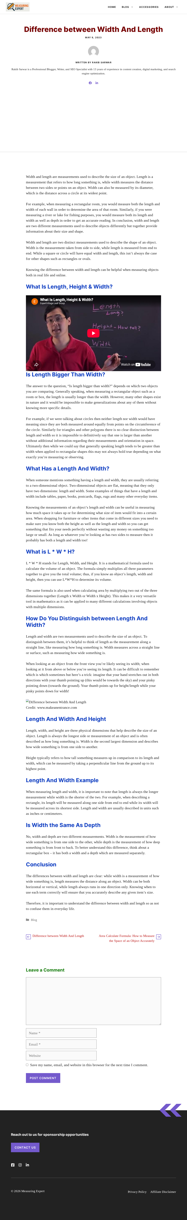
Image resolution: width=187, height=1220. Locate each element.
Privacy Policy (137, 1192)
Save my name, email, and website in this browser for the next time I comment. (89, 1065)
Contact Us (25, 1147)
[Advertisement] (93, 124)
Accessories (149, 6)
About (169, 6)
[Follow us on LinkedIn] (27, 1165)
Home (112, 6)
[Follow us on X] (13, 1165)
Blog (125, 6)
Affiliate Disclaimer (163, 1192)
